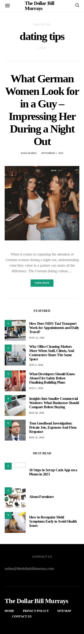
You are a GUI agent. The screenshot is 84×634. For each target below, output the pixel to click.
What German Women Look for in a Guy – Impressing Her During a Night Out (42, 109)
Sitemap (64, 611)
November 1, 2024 (52, 153)
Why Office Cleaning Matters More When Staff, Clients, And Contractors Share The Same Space (51, 353)
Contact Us (22, 616)
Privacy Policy (36, 611)
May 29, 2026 (36, 413)
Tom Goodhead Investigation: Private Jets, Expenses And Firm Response (52, 427)
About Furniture (41, 497)
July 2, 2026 (36, 365)
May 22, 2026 (36, 437)
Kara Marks (29, 153)
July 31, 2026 (36, 337)
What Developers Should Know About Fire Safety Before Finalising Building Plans (52, 378)
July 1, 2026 (36, 388)
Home (9, 611)
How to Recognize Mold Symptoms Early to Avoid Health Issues (53, 521)
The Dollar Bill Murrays (36, 601)
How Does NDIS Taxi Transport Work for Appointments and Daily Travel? (54, 328)
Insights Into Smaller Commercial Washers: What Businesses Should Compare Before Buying (54, 403)
